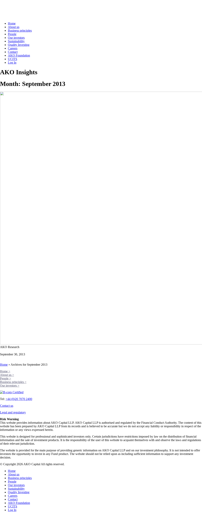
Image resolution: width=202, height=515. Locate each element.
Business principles (20, 30)
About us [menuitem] (13, 474)
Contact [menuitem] (13, 499)
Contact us (6, 405)
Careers (12, 48)
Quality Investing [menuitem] (18, 492)
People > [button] (5, 378)
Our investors (16, 37)
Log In (12, 62)
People (12, 34)
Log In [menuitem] (12, 510)
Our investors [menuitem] (16, 485)
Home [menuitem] (12, 471)
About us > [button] (7, 375)
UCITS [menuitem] (12, 506)
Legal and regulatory (13, 412)
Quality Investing (18, 44)
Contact (13, 52)
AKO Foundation (19, 55)
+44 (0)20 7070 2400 (19, 399)
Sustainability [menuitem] (16, 488)
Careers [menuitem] (12, 495)
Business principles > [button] (13, 382)
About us (13, 27)
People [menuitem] (12, 481)
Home (12, 23)
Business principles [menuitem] (20, 478)
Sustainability (16, 41)
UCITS (12, 59)
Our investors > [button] (9, 385)
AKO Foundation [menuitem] (19, 503)
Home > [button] (5, 371)
